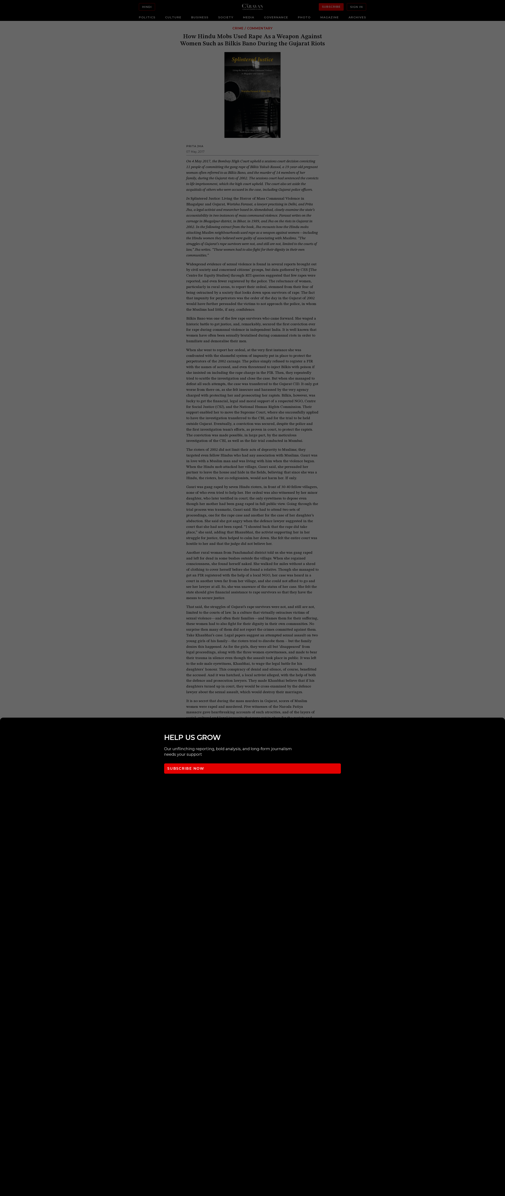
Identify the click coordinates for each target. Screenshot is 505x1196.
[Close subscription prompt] (501, 726)
